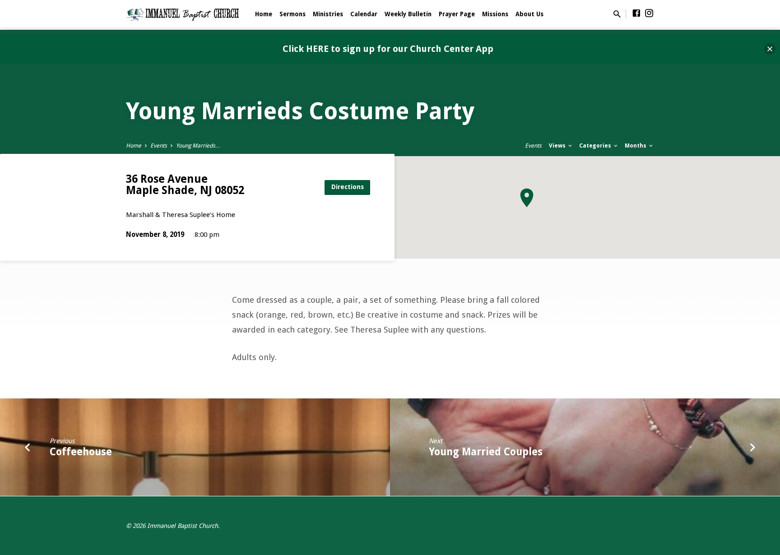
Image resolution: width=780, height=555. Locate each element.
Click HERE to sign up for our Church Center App (388, 48)
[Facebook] (636, 13)
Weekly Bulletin (408, 14)
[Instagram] (649, 13)
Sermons (292, 14)
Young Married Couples (486, 452)
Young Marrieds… (198, 145)
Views (558, 145)
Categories (596, 145)
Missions (495, 14)
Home (263, 14)
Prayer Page (457, 14)
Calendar (363, 14)
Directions (347, 186)
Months (636, 145)
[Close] (769, 49)
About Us (529, 14)
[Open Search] (617, 14)
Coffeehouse (81, 452)
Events (158, 145)
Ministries (328, 14)
